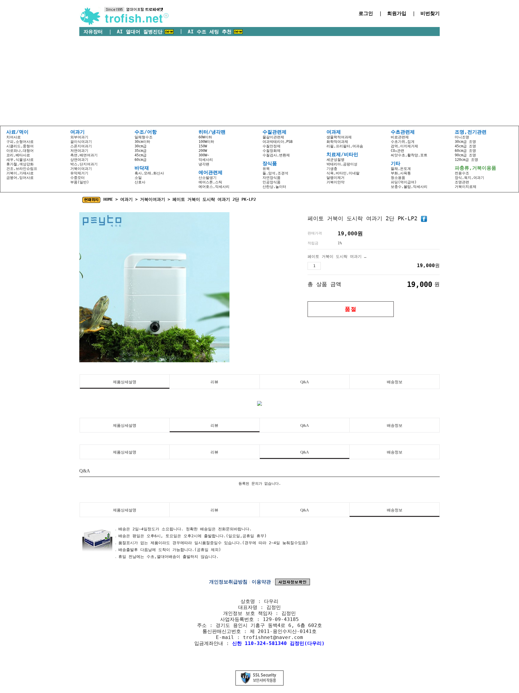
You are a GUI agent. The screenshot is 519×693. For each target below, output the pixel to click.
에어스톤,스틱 (210, 182)
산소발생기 (208, 178)
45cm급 (141, 155)
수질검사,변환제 (276, 155)
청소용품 (398, 178)
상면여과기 (79, 160)
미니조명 (462, 137)
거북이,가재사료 (20, 173)
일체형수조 (144, 137)
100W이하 (206, 142)
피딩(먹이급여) (404, 182)
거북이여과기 (81, 169)
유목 (266, 169)
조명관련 (462, 182)
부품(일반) (79, 182)
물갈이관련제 (273, 137)
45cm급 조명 (465, 146)
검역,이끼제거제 (404, 146)
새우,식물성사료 (20, 160)
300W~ (204, 155)
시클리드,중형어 (20, 146)
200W (203, 151)
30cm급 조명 (465, 142)
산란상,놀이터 (274, 187)
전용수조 (462, 173)
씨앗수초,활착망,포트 (409, 155)
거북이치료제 (465, 187)
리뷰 (214, 382)
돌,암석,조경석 (275, 173)
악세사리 (206, 160)
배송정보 (394, 382)
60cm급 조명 (465, 151)
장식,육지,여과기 (469, 178)
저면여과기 (79, 151)
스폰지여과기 (81, 146)
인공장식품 (272, 182)
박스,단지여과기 (84, 164)
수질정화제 (272, 151)
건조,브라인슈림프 (21, 169)
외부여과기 (79, 137)
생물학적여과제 (339, 137)
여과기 (126, 199)
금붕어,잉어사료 (20, 178)
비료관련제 (400, 137)
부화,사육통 (401, 173)
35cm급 (141, 151)
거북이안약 (335, 182)
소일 (138, 178)
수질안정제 (272, 146)
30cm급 (141, 146)
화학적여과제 (337, 142)
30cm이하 (142, 142)
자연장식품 (272, 178)
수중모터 (77, 178)
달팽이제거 (335, 178)
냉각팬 (204, 164)
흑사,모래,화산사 (149, 173)
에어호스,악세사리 (214, 187)
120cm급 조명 (466, 160)
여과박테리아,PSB (278, 142)
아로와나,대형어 (20, 151)
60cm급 (141, 160)
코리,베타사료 (18, 155)
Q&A (304, 382)
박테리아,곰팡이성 (341, 164)
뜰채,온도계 (401, 169)
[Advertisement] (259, 81)
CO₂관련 (397, 151)
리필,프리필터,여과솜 (344, 146)
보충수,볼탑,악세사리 (409, 187)
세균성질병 (335, 160)
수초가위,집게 (402, 142)
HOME (108, 199)
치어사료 (13, 137)
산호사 (140, 182)
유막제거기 (79, 173)
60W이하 (205, 137)
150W (203, 146)
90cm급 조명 (465, 155)
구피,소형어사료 (20, 142)
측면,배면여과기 (84, 155)
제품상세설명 (124, 382)
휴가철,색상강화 (20, 164)
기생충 (331, 169)
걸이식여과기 (81, 142)
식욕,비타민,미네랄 (343, 173)
